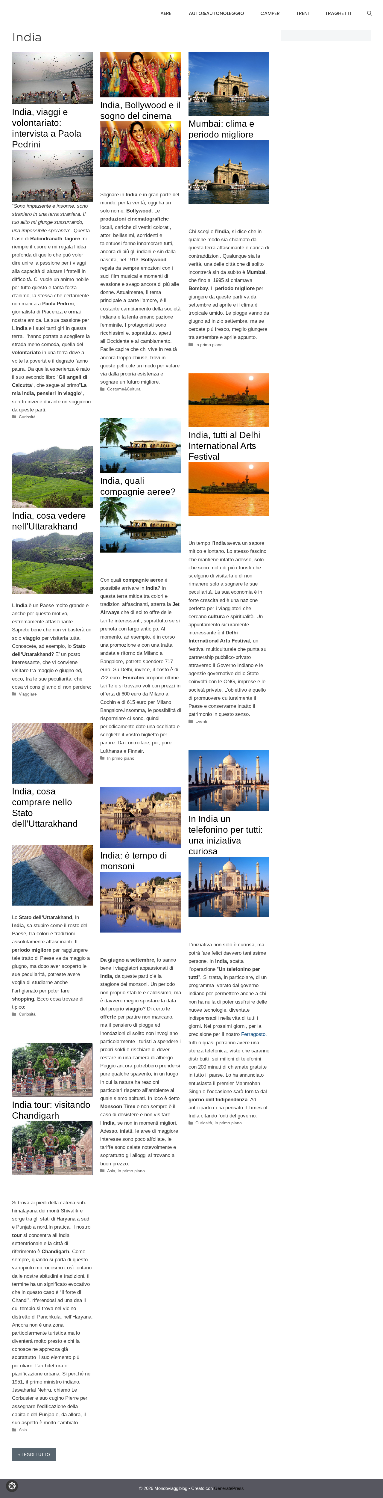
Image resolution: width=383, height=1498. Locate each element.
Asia (111, 1170)
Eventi (201, 721)
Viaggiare (28, 694)
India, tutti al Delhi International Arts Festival (224, 445)
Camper (270, 13)
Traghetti (338, 13)
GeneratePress (229, 1488)
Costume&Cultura (124, 389)
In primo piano (209, 344)
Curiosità (27, 416)
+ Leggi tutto (34, 1454)
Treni (302, 13)
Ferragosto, (254, 1034)
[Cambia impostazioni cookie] (12, 1486)
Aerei (166, 13)
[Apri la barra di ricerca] (369, 13)
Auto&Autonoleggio (216, 13)
